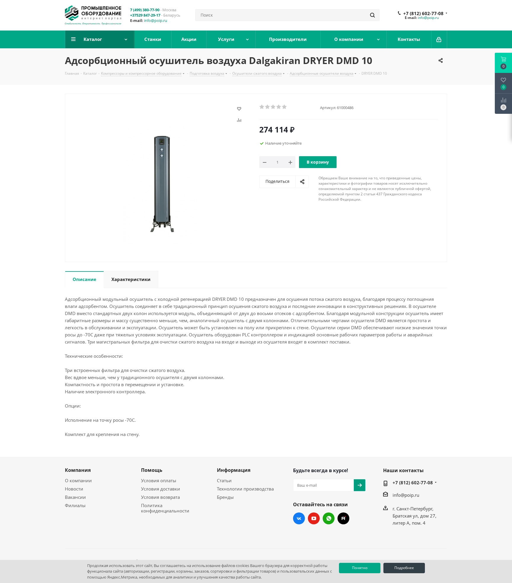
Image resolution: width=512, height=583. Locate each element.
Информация (233, 470)
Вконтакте (299, 518)
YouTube (314, 518)
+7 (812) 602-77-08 (423, 13)
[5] (284, 107)
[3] (273, 107)
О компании (78, 480)
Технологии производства (245, 489)
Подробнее (404, 567)
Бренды (225, 497)
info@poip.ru (155, 20)
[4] (279, 107)
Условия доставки (160, 489)
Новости (74, 489)
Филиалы (75, 505)
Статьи (224, 480)
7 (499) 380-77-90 (144, 9)
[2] (268, 107)
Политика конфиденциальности (165, 508)
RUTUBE (343, 518)
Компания (78, 470)
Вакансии (75, 497)
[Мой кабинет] (439, 39)
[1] (262, 107)
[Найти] (372, 15)
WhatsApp (329, 518)
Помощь (151, 470)
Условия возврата (160, 497)
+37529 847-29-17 (145, 15)
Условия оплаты (158, 480)
